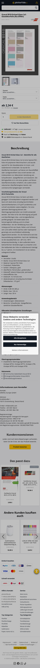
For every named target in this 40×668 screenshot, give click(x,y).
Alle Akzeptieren (20, 338)
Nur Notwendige (20, 344)
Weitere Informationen (20, 350)
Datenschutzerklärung (10, 335)
